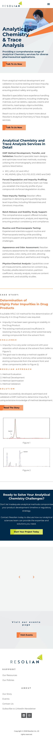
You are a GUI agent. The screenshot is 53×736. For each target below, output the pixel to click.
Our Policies (8, 680)
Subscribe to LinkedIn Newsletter (19, 708)
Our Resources (9, 675)
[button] (48, 4)
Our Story (7, 694)
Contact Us (7, 704)
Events (5, 699)
